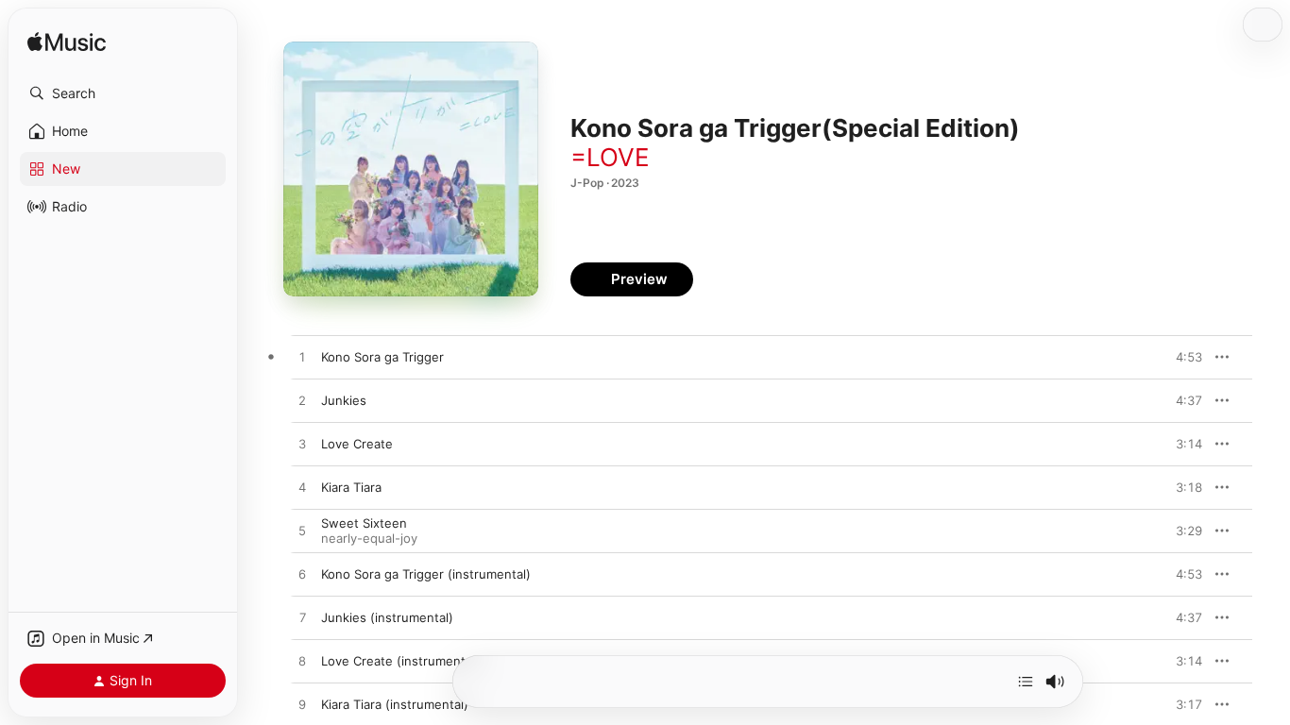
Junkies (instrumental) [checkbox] (387, 617)
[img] (66, 43)
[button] (123, 93)
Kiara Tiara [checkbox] (351, 487)
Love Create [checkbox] (357, 443)
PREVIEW (1181, 356)
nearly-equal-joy (369, 538)
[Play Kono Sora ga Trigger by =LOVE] (302, 357)
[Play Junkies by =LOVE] (302, 401)
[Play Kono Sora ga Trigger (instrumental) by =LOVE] (302, 574)
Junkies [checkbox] (343, 400)
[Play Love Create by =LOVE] (302, 444)
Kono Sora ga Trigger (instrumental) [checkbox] (426, 574)
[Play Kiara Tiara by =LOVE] (302, 488)
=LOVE (610, 157)
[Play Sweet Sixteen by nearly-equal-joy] (302, 531)
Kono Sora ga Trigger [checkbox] (382, 356)
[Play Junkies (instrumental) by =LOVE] (302, 618)
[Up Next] (1025, 681)
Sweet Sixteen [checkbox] (364, 523)
